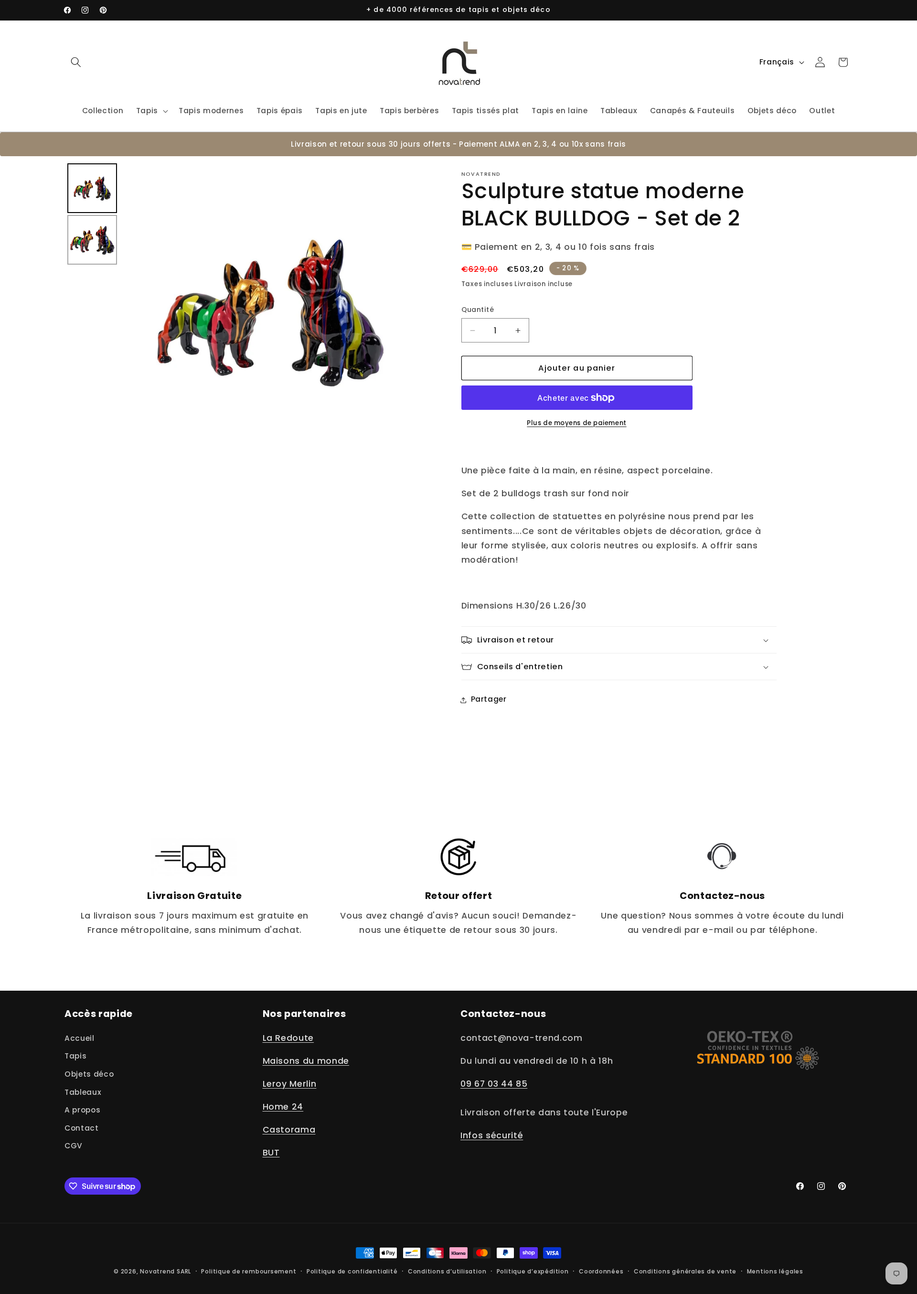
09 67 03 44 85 (493, 1084)
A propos (82, 1110)
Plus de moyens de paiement (576, 423)
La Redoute (288, 1038)
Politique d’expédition (533, 1271)
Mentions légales (775, 1271)
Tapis (75, 1056)
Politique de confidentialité (352, 1271)
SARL (184, 1271)
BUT (271, 1152)
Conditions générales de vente (685, 1271)
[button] (75, 62)
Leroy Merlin (290, 1084)
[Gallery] (241, 310)
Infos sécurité (491, 1136)
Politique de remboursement (248, 1271)
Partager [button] (489, 700)
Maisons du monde (306, 1061)
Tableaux (82, 1092)
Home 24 (283, 1106)
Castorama (289, 1129)
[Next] (405, 311)
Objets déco (89, 1074)
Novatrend (158, 1271)
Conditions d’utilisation (447, 1271)
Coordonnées (601, 1271)
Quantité (477, 310)
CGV (73, 1146)
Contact (81, 1128)
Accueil (79, 1038)
